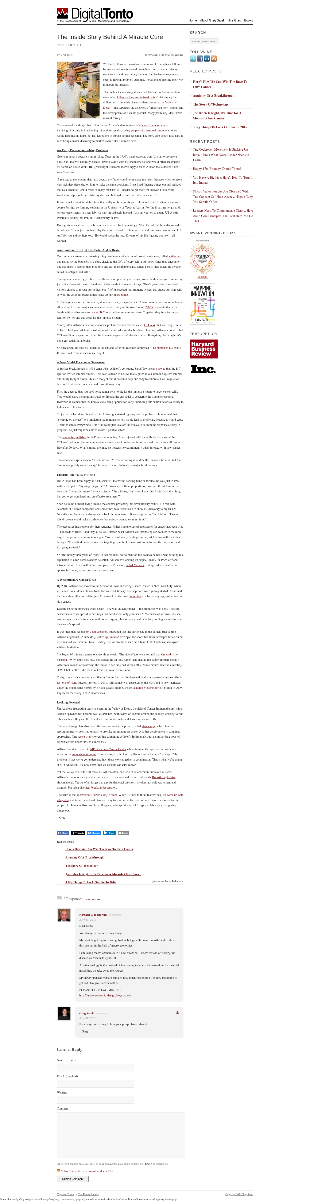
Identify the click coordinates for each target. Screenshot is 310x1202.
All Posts (165, 881)
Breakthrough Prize (163, 777)
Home (193, 20)
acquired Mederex (143, 688)
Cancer (155, 54)
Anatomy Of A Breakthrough (84, 857)
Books (248, 20)
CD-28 (149, 307)
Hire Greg (234, 20)
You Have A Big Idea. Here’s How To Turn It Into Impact (222, 180)
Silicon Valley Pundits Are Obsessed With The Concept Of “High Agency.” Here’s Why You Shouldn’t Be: (223, 196)
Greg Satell (86, 1013)
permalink (115, 915)
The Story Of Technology (81, 865)
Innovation (167, 54)
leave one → (92, 899)
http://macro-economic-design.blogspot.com (105, 995)
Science (179, 54)
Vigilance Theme (65, 1194)
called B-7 (98, 312)
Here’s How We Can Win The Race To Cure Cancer (99, 849)
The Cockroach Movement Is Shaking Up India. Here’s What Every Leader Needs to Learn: (221, 154)
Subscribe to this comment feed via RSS (87, 1171)
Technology (177, 881)
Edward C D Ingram (93, 914)
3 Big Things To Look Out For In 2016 (90, 882)
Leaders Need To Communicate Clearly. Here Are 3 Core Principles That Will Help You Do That (223, 215)
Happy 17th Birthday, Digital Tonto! (217, 168)
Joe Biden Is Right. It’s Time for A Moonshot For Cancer (103, 874)
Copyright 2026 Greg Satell (239, 1194)
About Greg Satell (212, 20)
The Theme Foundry (88, 1194)
